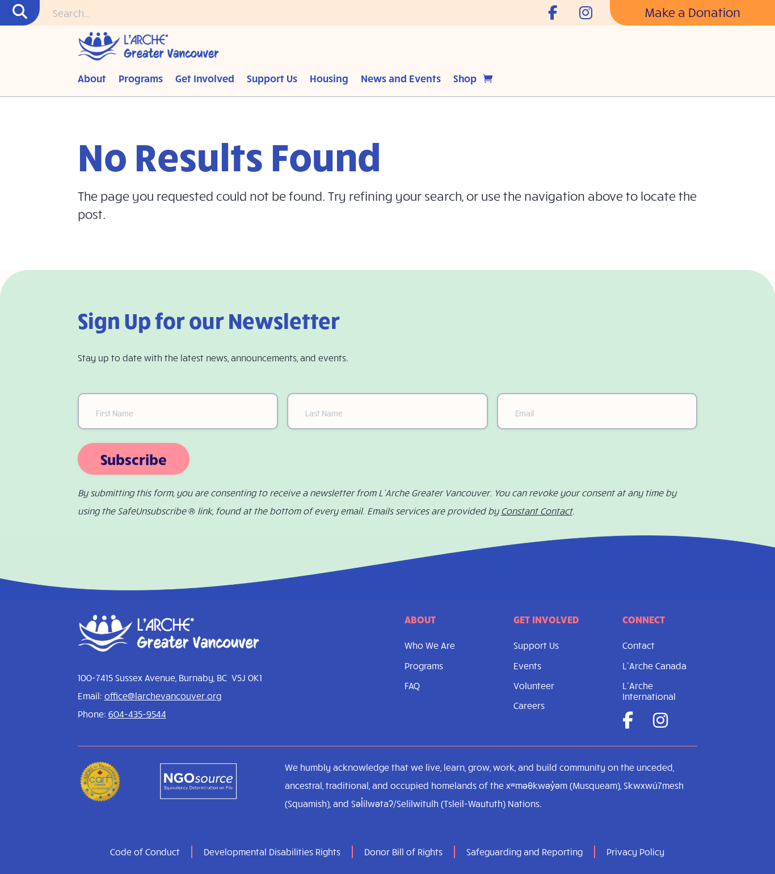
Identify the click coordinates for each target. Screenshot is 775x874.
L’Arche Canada (654, 665)
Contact (638, 645)
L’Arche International (649, 691)
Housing (329, 79)
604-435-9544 (137, 713)
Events (527, 665)
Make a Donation (692, 12)
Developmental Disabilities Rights (272, 851)
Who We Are (430, 645)
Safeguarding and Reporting (524, 851)
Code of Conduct (145, 851)
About (92, 79)
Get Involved (204, 79)
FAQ (412, 685)
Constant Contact (536, 510)
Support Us (272, 79)
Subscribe (133, 459)
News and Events (401, 79)
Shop (465, 79)
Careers (529, 705)
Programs (141, 79)
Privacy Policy (635, 851)
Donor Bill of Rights (403, 851)
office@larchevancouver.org (162, 695)
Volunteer (533, 685)
